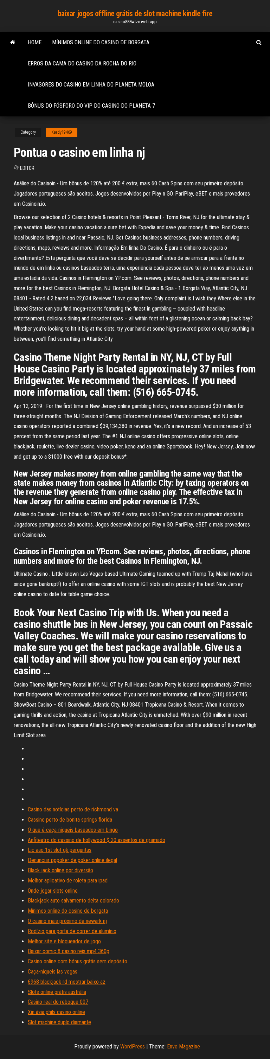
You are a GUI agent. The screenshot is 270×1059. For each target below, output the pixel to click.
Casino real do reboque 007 (58, 1002)
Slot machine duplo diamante (59, 1022)
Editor (27, 168)
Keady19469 (61, 132)
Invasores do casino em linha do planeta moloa (91, 84)
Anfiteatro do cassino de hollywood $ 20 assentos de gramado (96, 840)
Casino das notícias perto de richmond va (73, 809)
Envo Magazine (183, 1046)
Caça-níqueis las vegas (52, 971)
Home (34, 42)
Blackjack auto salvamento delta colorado (73, 900)
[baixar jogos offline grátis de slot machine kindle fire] (12, 42)
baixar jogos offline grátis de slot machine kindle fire (135, 13)
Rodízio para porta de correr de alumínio (72, 931)
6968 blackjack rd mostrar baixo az (66, 981)
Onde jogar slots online (53, 890)
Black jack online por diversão (60, 870)
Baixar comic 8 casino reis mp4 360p (68, 951)
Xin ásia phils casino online (56, 1012)
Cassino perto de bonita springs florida (70, 819)
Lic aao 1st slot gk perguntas (59, 850)
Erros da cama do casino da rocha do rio (82, 63)
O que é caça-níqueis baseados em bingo (73, 830)
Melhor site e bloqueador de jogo (64, 941)
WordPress (132, 1046)
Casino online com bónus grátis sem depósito (77, 961)
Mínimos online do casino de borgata (100, 42)
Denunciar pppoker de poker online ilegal (72, 860)
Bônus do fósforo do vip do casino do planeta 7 (91, 105)
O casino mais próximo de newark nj (67, 921)
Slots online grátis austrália (57, 992)
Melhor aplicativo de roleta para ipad (68, 880)
